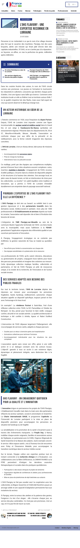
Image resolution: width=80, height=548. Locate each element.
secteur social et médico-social (28, 125)
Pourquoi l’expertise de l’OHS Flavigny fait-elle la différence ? (40, 70)
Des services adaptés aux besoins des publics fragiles (14, 76)
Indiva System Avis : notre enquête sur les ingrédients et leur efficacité (67, 43)
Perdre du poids (63, 39)
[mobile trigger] (3, 4)
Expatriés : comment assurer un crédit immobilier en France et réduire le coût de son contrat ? (66, 26)
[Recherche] (69, 4)
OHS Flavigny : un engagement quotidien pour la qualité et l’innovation (39, 77)
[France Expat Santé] (14, 4)
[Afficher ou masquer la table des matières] (34, 64)
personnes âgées (26, 154)
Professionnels (26, 19)
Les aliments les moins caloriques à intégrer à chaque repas (67, 70)
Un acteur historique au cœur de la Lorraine (15, 70)
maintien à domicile (17, 170)
